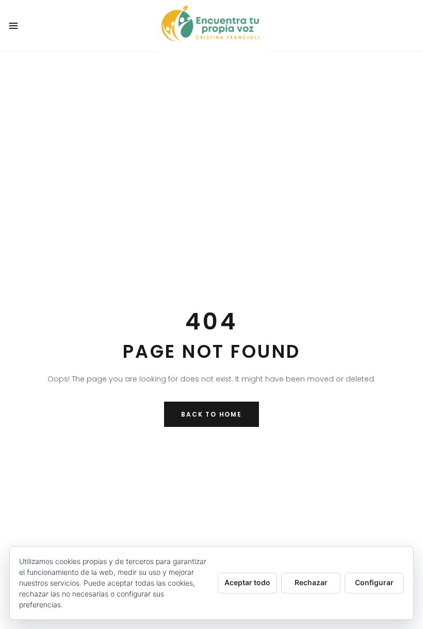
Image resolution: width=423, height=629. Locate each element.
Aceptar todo (247, 582)
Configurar (374, 582)
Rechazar (311, 582)
